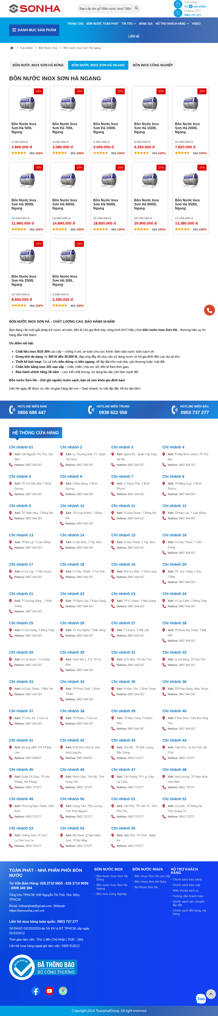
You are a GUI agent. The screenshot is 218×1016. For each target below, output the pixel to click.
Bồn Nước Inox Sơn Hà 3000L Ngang (23, 204)
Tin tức (128, 23)
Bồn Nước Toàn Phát (102, 23)
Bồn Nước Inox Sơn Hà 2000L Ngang (187, 128)
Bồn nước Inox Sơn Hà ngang (82, 47)
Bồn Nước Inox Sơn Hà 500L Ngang (23, 128)
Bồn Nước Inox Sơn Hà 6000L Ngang (146, 204)
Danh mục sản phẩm (37, 30)
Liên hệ (133, 36)
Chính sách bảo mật (186, 885)
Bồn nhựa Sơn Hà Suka (150, 881)
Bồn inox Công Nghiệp (153, 65)
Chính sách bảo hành (187, 879)
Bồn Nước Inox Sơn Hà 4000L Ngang (64, 204)
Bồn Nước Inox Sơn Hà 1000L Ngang (105, 128)
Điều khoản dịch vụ (186, 890)
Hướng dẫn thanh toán (188, 896)
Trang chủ (75, 23)
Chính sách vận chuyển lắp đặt (189, 903)
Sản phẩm (26, 47)
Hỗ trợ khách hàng (171, 23)
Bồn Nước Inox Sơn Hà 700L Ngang (64, 128)
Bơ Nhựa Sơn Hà (146, 887)
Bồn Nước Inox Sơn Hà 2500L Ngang (23, 280)
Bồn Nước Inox (48, 47)
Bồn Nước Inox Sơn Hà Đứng (38, 65)
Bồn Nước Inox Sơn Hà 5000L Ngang (105, 204)
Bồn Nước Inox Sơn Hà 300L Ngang (64, 280)
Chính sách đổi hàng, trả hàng (189, 912)
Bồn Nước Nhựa (147, 869)
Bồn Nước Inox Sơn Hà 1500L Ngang (146, 128)
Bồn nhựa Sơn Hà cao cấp (152, 876)
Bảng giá (146, 23)
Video (196, 23)
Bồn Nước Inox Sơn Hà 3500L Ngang (187, 204)
